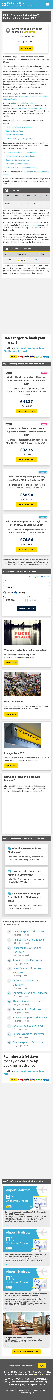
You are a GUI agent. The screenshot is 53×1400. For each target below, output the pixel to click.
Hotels (7, 1374)
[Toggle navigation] (47, 4)
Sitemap (47, 1374)
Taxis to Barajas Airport (14, 135)
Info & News (17, 1374)
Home (6, 1372)
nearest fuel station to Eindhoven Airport (29, 108)
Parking (48, 1372)
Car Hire (22, 1372)
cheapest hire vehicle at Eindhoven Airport (24, 349)
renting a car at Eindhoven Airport (23, 103)
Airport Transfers (35, 1372)
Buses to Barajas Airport (15, 131)
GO (42, 1365)
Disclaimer (28, 1374)
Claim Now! (11, 663)
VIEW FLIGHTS (40, 259)
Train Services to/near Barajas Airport (20, 139)
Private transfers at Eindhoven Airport (20, 156)
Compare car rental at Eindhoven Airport (21, 152)
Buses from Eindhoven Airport (17, 160)
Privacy (38, 1374)
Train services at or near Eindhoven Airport (22, 168)
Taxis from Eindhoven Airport (17, 164)
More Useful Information (26, 1352)
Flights (14, 1372)
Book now (26, 48)
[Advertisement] (26, 306)
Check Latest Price (27, 411)
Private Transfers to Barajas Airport (19, 127)
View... (7, 1225)
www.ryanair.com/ (33, 225)
